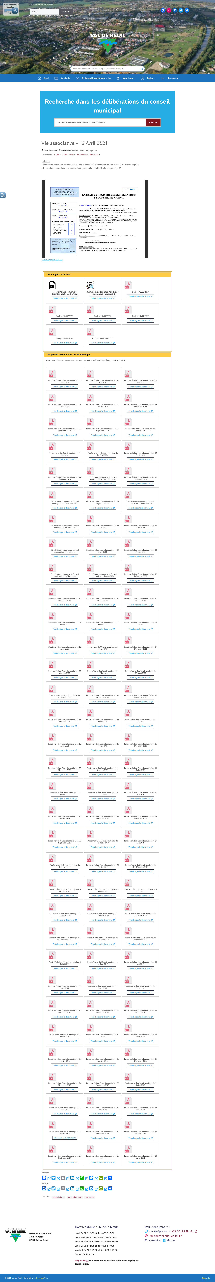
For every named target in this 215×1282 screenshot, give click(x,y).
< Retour (46, 161)
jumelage (90, 1197)
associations (58, 1197)
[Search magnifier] (142, 68)
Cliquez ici (80, 1260)
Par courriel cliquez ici (163, 1236)
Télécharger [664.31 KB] (52, 260)
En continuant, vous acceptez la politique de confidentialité (52, 16)
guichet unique (74, 1197)
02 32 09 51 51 (183, 1231)
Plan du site (206, 1278)
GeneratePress (42, 1278)
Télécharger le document (63, 298)
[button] (125, 78)
